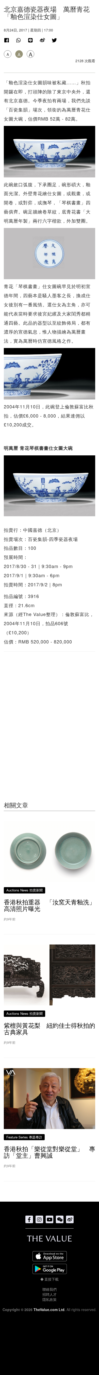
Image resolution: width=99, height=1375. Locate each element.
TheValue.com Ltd (49, 1309)
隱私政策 (49, 1299)
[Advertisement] (49, 716)
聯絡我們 (49, 1289)
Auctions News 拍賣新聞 (24, 890)
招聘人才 (49, 1294)
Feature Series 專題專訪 (24, 1137)
